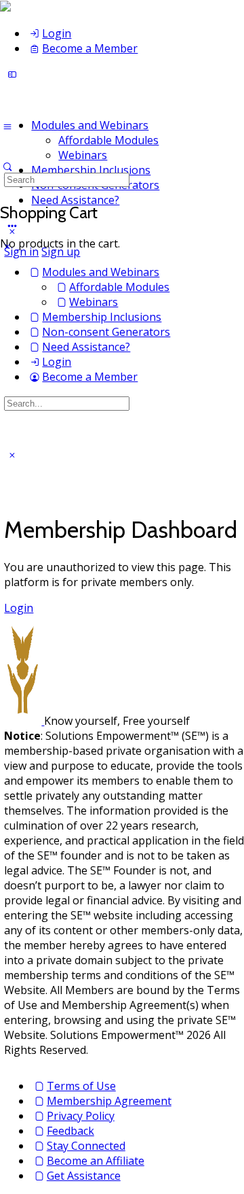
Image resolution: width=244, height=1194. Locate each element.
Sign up (60, 251)
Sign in (21, 251)
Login (18, 607)
